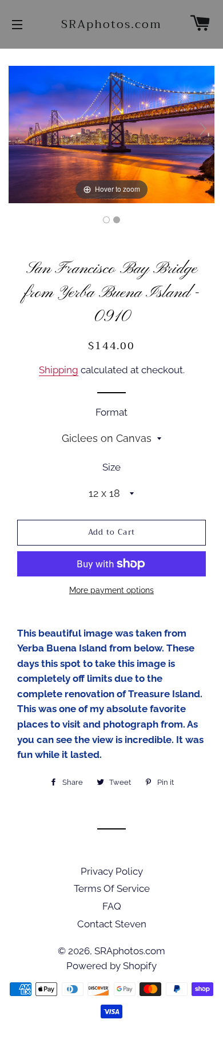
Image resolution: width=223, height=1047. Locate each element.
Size (111, 467)
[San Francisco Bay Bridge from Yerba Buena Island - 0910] (106, 219)
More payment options (111, 590)
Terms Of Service (112, 888)
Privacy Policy (112, 871)
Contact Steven (111, 924)
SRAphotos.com (111, 25)
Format (111, 412)
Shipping (58, 370)
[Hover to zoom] (111, 134)
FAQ (111, 906)
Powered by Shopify (111, 965)
